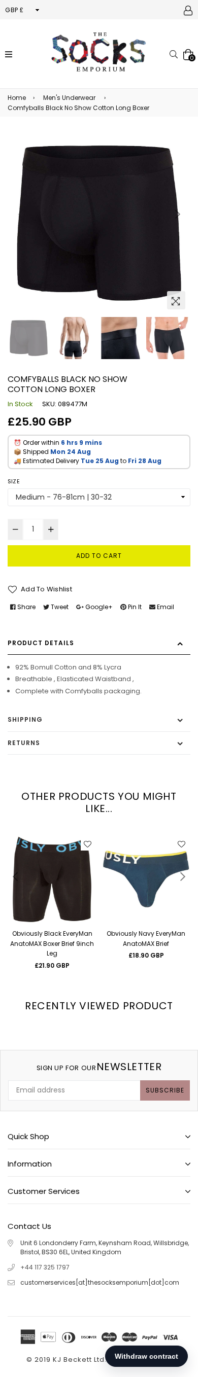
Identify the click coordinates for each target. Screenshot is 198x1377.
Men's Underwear (69, 97)
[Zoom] (176, 300)
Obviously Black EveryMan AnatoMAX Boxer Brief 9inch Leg (52, 943)
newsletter (99, 1067)
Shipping (25, 719)
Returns (24, 742)
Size (14, 481)
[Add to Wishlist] (87, 844)
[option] (99, 223)
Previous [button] (20, 214)
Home (17, 97)
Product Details (41, 643)
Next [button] (177, 214)
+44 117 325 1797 (45, 1267)
